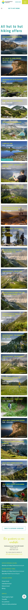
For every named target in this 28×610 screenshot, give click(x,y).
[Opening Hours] (24, 596)
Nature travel (6, 586)
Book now (18, 2)
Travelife (4, 599)
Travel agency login (7, 597)
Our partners (5, 601)
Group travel (5, 581)
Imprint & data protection (9, 604)
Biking (3, 588)
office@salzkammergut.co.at (14, 554)
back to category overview (14, 528)
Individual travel (6, 583)
